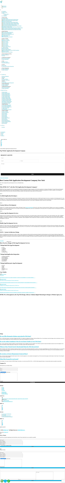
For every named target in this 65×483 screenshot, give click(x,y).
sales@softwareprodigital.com (7, 401)
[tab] (32, 336)
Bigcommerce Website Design (7, 101)
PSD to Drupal (4, 115)
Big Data (3, 55)
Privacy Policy (4, 392)
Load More (2, 240)
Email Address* (2, 444)
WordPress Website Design (6, 98)
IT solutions (3, 74)
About (3, 388)
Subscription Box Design (6, 103)
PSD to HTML (4, 118)
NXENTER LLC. (21, 430)
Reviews (3, 127)
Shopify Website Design (6, 93)
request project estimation (4, 177)
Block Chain (4, 65)
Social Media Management (6, 105)
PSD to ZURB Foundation (6, 121)
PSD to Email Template (6, 120)
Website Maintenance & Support (7, 416)
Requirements (2, 466)
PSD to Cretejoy (4, 114)
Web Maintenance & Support (6, 109)
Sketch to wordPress (5, 112)
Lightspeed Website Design (6, 100)
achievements (6, 14)
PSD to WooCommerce (6, 117)
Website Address (2, 442)
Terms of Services (5, 393)
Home (3, 387)
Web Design (4, 414)
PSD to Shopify (4, 113)
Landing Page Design (5, 107)
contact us (2, 135)
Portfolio (3, 390)
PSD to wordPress (5, 111)
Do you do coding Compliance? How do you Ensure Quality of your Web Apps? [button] (20, 341)
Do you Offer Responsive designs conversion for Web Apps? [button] (15, 336)
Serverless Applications (5, 62)
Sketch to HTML (5, 122)
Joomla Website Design (6, 95)
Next (1, 274)
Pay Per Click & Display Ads (6, 106)
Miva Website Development (6, 102)
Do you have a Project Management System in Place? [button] (14, 353)
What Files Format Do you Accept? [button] (9, 359)
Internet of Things (5, 61)
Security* (1, 381)
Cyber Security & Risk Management (8, 66)
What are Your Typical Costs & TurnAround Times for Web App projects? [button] (19, 346)
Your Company (2, 441)
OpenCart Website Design (6, 94)
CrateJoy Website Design (6, 96)
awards (2, 125)
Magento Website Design (6, 97)
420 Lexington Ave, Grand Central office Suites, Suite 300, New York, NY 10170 (15, 398)
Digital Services (3, 90)
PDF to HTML (4, 123)
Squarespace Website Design (6, 99)
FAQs (2, 133)
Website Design (4, 92)
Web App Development (6, 58)
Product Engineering (5, 84)
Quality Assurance (5, 85)
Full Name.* (2, 452)
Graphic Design (4, 108)
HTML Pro (6, 430)
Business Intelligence (5, 54)
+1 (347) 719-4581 (6, 400)
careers (2, 134)
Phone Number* (2, 443)
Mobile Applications (5, 59)
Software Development (29, 207)
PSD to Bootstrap (5, 119)
